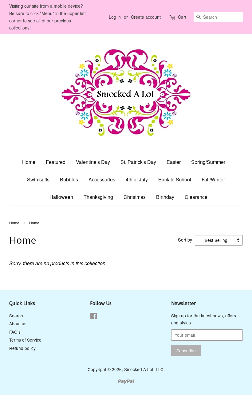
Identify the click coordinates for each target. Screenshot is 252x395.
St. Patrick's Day (138, 161)
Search (16, 315)
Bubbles (69, 179)
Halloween (61, 196)
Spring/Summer (208, 161)
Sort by (185, 239)
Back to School (174, 179)
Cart (182, 17)
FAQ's (15, 332)
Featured (55, 161)
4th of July (137, 179)
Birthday (165, 196)
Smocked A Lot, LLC (143, 369)
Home (28, 161)
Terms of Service (25, 340)
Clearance (196, 196)
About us (17, 323)
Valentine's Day (93, 161)
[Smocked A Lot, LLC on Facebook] (93, 317)
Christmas (135, 196)
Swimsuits (38, 179)
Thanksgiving (98, 196)
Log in (115, 17)
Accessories (102, 179)
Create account (146, 17)
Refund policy (22, 348)
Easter (174, 161)
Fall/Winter (213, 179)
